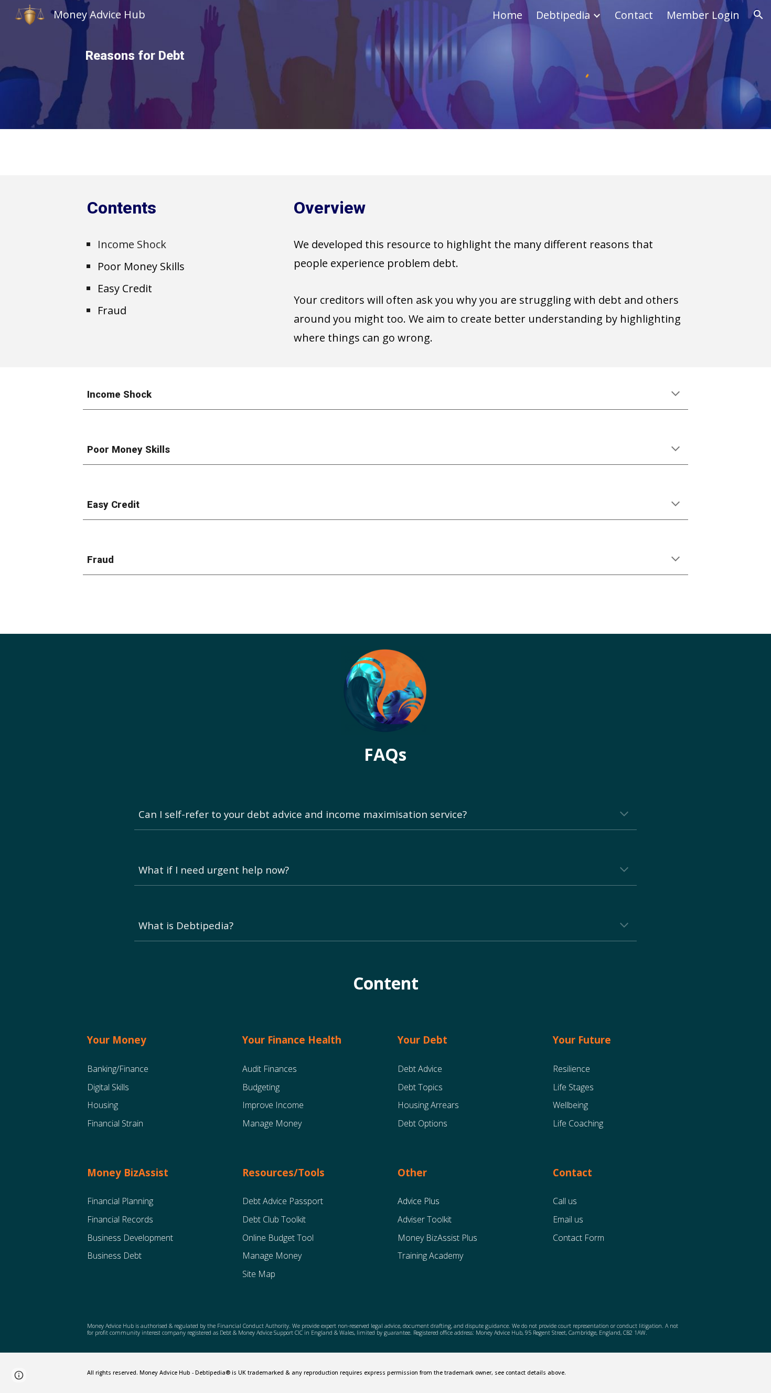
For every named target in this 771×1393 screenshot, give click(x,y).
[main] (204, 55)
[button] (758, 14)
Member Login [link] (703, 15)
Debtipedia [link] (563, 15)
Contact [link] (634, 15)
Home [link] (507, 15)
